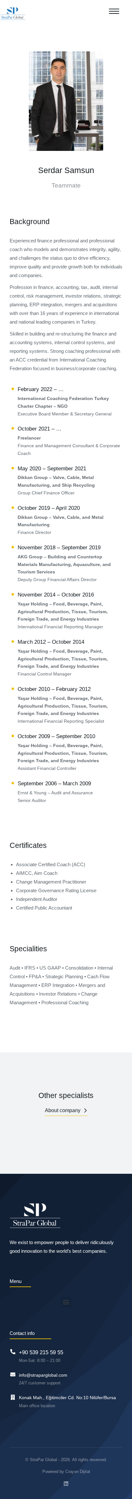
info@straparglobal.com (43, 1375)
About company (62, 1110)
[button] (66, 1302)
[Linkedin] (66, 1483)
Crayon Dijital (77, 1471)
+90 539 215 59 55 (41, 1352)
